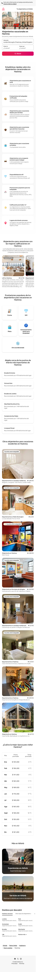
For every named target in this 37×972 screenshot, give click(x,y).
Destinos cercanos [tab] (7, 913)
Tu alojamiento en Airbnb (25, 9)
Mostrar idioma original (9, 4)
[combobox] (17, 42)
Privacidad (14, 963)
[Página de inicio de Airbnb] (3, 9)
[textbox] (9, 48)
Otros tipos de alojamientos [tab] (23, 913)
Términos (21, 963)
